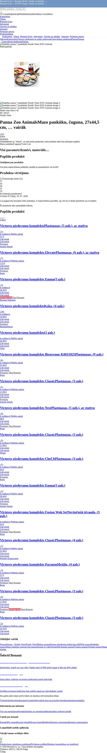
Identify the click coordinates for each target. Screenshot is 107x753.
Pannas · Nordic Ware (16, 644)
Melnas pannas (43, 644)
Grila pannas (31, 647)
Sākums (3, 39)
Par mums (12, 722)
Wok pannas (85, 644)
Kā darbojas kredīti (62, 711)
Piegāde (21, 711)
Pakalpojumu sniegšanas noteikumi (15, 744)
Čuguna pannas (81, 647)
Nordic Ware (31, 644)
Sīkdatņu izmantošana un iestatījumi (62, 744)
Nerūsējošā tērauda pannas (62, 647)
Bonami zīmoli (22, 722)
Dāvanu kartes (35, 722)
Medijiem (46, 722)
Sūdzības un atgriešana (35, 711)
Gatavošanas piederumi (61, 39)
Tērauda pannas (95, 647)
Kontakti (4, 722)
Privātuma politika (39, 744)
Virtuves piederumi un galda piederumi (34, 39)
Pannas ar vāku (44, 647)
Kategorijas (12, 39)
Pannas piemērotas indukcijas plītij (65, 644)
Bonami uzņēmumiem (78, 722)
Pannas (81, 39)
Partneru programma (59, 722)
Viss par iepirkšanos (9, 711)
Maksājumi (49, 711)
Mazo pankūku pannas (16, 647)
